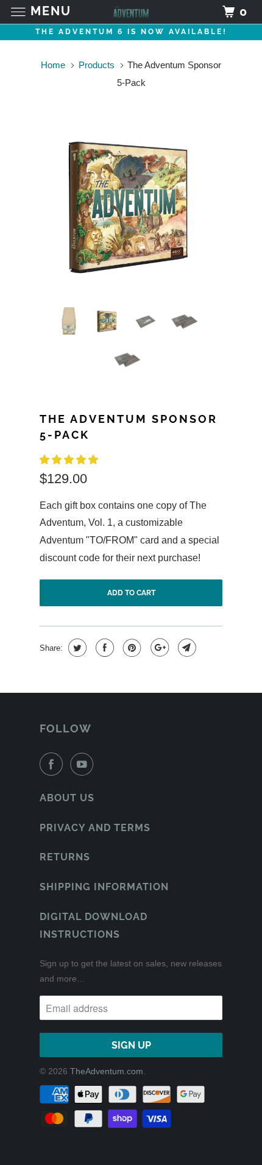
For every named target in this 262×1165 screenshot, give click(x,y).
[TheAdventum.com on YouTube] (84, 764)
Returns (65, 857)
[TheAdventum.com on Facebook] (54, 764)
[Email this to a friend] (185, 648)
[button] (70, 460)
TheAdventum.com (106, 1071)
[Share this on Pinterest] (130, 648)
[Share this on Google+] (158, 648)
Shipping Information (104, 887)
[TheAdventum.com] (131, 12)
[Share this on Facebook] (103, 648)
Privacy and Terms (95, 828)
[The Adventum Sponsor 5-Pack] (131, 206)
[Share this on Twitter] (76, 648)
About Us (67, 798)
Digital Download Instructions (93, 925)
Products (97, 65)
